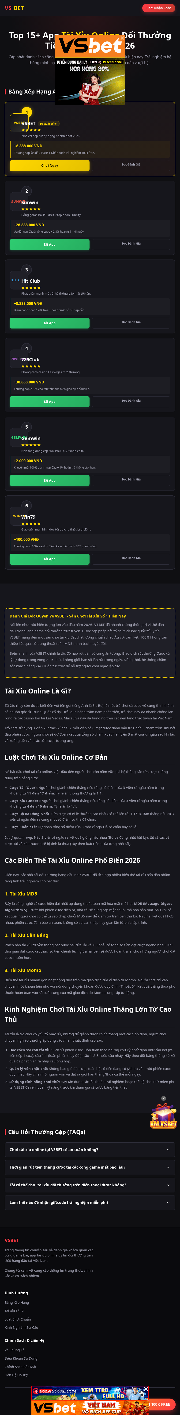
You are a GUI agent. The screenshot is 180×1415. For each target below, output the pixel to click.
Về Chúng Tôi (15, 1350)
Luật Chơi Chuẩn (18, 1319)
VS (14, 8)
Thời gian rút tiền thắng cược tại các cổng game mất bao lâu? (67, 1167)
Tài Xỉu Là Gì (14, 1311)
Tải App (50, 244)
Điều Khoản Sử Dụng (21, 1358)
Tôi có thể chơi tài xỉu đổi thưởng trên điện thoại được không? (68, 1185)
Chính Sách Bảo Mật (20, 1366)
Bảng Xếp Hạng (17, 1302)
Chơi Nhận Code (158, 8)
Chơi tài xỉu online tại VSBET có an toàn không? (54, 1149)
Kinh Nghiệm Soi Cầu (21, 1327)
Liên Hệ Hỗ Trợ (16, 1375)
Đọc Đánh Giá (131, 164)
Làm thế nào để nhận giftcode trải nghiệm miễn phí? (59, 1202)
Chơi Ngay (49, 165)
